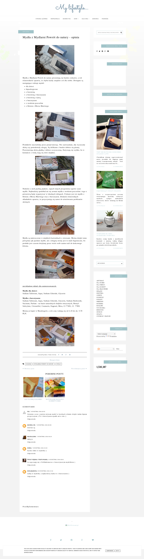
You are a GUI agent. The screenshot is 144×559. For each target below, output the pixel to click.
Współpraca (55, 18)
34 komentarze (118, 248)
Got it (117, 550)
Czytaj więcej (101, 205)
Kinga (29, 448)
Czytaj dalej (100, 166)
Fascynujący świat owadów (109, 191)
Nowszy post (29, 368)
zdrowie (100, 310)
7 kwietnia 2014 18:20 (44, 436)
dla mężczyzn (102, 289)
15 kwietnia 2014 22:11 (45, 471)
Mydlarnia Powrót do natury (43, 364)
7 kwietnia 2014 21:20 (39, 448)
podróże (105, 18)
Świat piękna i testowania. (37, 459)
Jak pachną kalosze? (33, 399)
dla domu (100, 283)
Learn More (109, 550)
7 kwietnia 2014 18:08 (43, 425)
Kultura (85, 18)
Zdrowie (95, 18)
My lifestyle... (72, 8)
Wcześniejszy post (78, 368)
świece (99, 312)
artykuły (100, 280)
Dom (76, 18)
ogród (99, 295)
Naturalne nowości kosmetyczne (55, 400)
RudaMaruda (32, 471)
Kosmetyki (67, 18)
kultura (100, 293)
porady (99, 299)
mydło (59, 364)
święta (99, 314)
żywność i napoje (104, 316)
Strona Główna (42, 18)
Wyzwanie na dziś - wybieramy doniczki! (106, 234)
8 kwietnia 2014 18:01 (56, 459)
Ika (28, 411)
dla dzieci (101, 285)
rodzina (100, 303)
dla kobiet (101, 287)
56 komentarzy (118, 205)
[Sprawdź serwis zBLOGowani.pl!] (72, 525)
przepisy (100, 301)
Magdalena (31, 436)
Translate (113, 336)
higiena (28, 364)
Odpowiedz (31, 419)
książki (99, 291)
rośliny (100, 305)
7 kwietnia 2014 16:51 (37, 411)
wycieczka (101, 308)
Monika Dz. (31, 425)
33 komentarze (118, 166)
